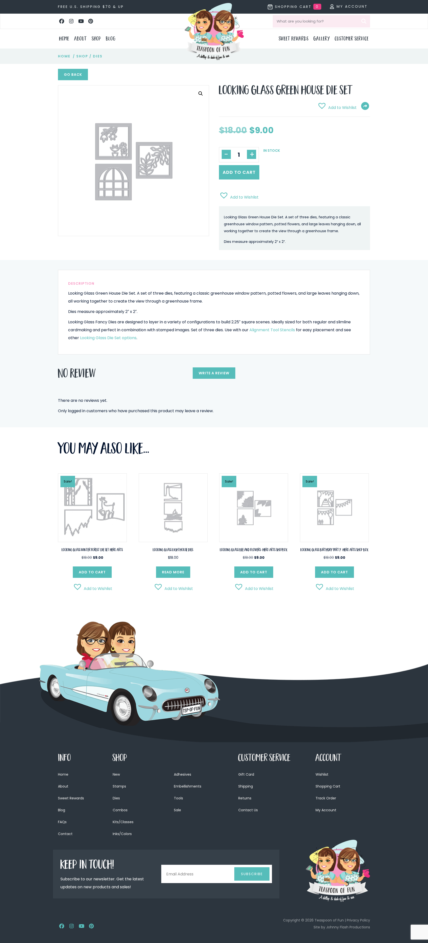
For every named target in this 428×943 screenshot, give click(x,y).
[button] (61, 21)
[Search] (364, 21)
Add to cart (239, 172)
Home (64, 56)
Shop (82, 56)
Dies (98, 56)
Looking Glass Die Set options (108, 338)
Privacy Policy (358, 920)
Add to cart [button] (92, 572)
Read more (173, 572)
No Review (77, 374)
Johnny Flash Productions (348, 927)
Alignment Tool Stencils (272, 330)
